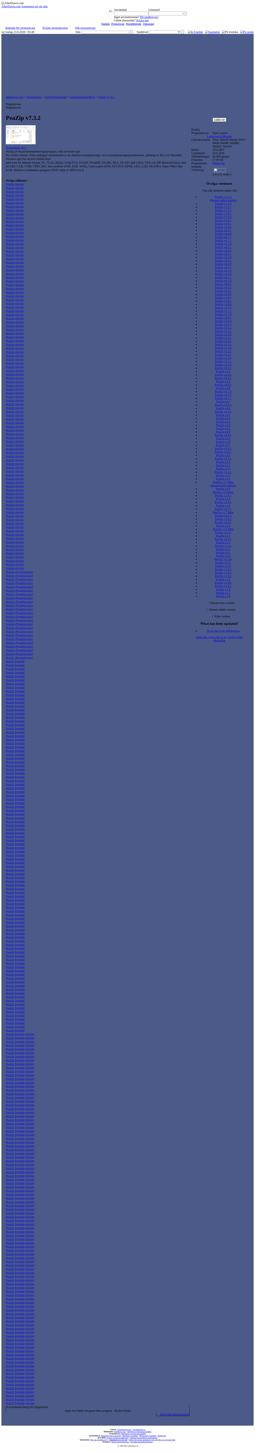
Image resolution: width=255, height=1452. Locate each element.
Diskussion (148, 24)
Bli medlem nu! (149, 17)
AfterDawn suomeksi (130, 1436)
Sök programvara (85, 27)
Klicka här (142, 20)
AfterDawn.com (11, 6)
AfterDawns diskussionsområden (139, 1432)
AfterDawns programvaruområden (133, 1434)
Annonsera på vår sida (34, 6)
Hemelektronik (133, 24)
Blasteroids (162, 1436)
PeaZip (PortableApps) (19, 572)
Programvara (117, 24)
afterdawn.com (14, 97)
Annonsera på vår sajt (118, 1440)
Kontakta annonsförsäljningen (141, 1442)
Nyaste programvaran (55, 27)
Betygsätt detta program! (174, 1414)
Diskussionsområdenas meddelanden (143, 1438)
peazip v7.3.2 (106, 97)
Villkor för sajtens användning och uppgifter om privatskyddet (152, 1440)
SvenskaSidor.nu (139, 1430)
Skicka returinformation (120, 1442)
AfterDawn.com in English (111, 1436)
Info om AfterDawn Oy (99, 1440)
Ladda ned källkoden (219, 136)
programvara (34, 97)
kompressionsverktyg (82, 97)
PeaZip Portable (15, 661)
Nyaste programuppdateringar (118, 1438)
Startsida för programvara (20, 27)
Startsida (105, 24)
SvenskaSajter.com (124, 1430)
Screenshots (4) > (16, 147)
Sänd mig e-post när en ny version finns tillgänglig (219, 639)
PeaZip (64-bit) (15, 184)
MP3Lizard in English (147, 1436)
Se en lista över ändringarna (223, 630)
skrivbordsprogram (56, 97)
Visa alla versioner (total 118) (219, 190)
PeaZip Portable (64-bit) (20, 1034)
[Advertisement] (127, 66)
